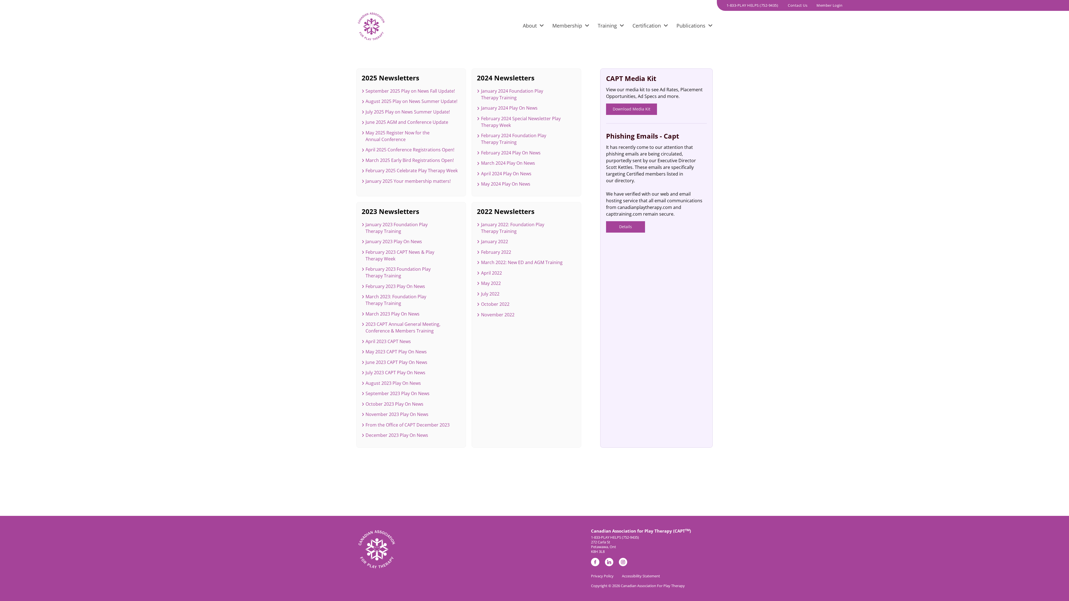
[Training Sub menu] (622, 26)
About (530, 25)
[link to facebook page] (595, 563)
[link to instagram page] (623, 563)
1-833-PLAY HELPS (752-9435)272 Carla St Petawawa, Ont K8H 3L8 (615, 544)
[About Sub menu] (542, 26)
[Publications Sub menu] (710, 26)
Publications (690, 25)
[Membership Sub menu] (587, 26)
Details (625, 226)
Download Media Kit (631, 109)
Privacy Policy (602, 575)
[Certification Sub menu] (666, 26)
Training (607, 25)
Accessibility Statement (641, 575)
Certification (646, 25)
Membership (567, 25)
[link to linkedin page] (609, 563)
